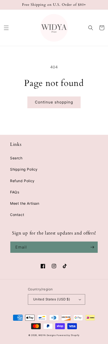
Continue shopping (54, 102)
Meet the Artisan (24, 203)
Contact (17, 214)
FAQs (14, 192)
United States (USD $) (51, 299)
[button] (6, 27)
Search (16, 158)
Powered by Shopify (68, 335)
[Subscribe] (92, 247)
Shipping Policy (24, 169)
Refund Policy (22, 181)
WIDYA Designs (47, 335)
